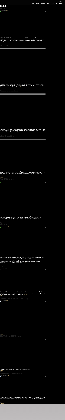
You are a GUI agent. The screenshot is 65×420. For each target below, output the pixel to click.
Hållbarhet (61, 3)
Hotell (2, 89)
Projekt (48, 3)
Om (56, 3)
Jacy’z (2, 8)
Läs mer (7, 41)
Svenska (61, 1)
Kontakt (52, 3)
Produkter (43, 3)
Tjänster (37, 3)
